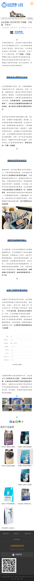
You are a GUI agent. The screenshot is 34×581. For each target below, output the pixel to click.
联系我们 (17, 539)
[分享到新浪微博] (14, 422)
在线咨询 (18, 554)
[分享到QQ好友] (19, 422)
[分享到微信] (16, 422)
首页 (9, 18)
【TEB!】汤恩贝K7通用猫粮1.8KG (11, 447)
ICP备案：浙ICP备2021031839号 (23, 576)
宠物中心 (17, 533)
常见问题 (20, 18)
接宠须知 (14, 18)
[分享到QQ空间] (22, 422)
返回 (29, 18)
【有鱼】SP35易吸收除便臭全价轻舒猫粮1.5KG (15, 503)
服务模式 (6, 533)
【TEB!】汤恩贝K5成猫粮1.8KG (10, 466)
